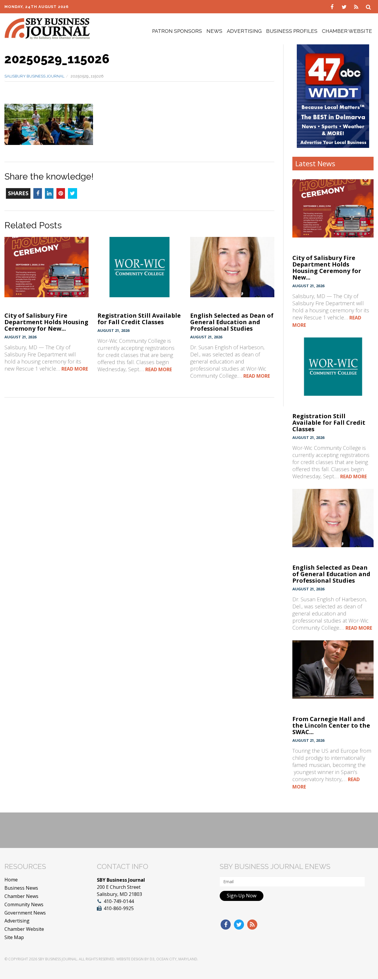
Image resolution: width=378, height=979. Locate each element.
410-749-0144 (119, 901)
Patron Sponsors (177, 31)
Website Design (130, 959)
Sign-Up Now (241, 895)
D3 (152, 959)
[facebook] (333, 6)
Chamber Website (347, 31)
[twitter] (345, 6)
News (214, 31)
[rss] (357, 6)
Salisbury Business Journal (34, 76)
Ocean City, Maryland (176, 959)
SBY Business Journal (57, 959)
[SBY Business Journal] (47, 28)
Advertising (244, 31)
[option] (333, 96)
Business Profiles (291, 31)
